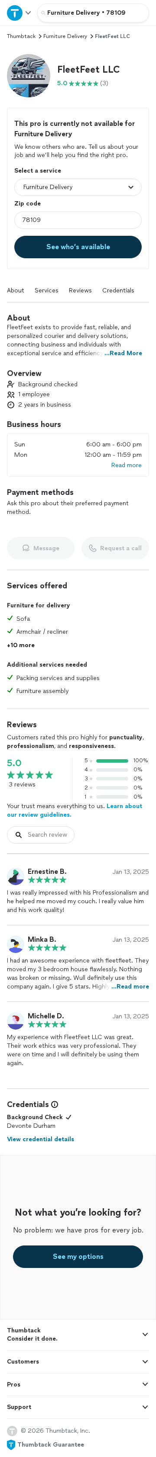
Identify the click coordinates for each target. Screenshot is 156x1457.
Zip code (27, 203)
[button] (28, 75)
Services (46, 290)
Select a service (37, 170)
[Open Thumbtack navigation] (18, 13)
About (15, 290)
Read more (126, 465)
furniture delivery (65, 36)
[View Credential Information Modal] (53, 1104)
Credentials (118, 290)
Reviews (80, 290)
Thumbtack (21, 36)
